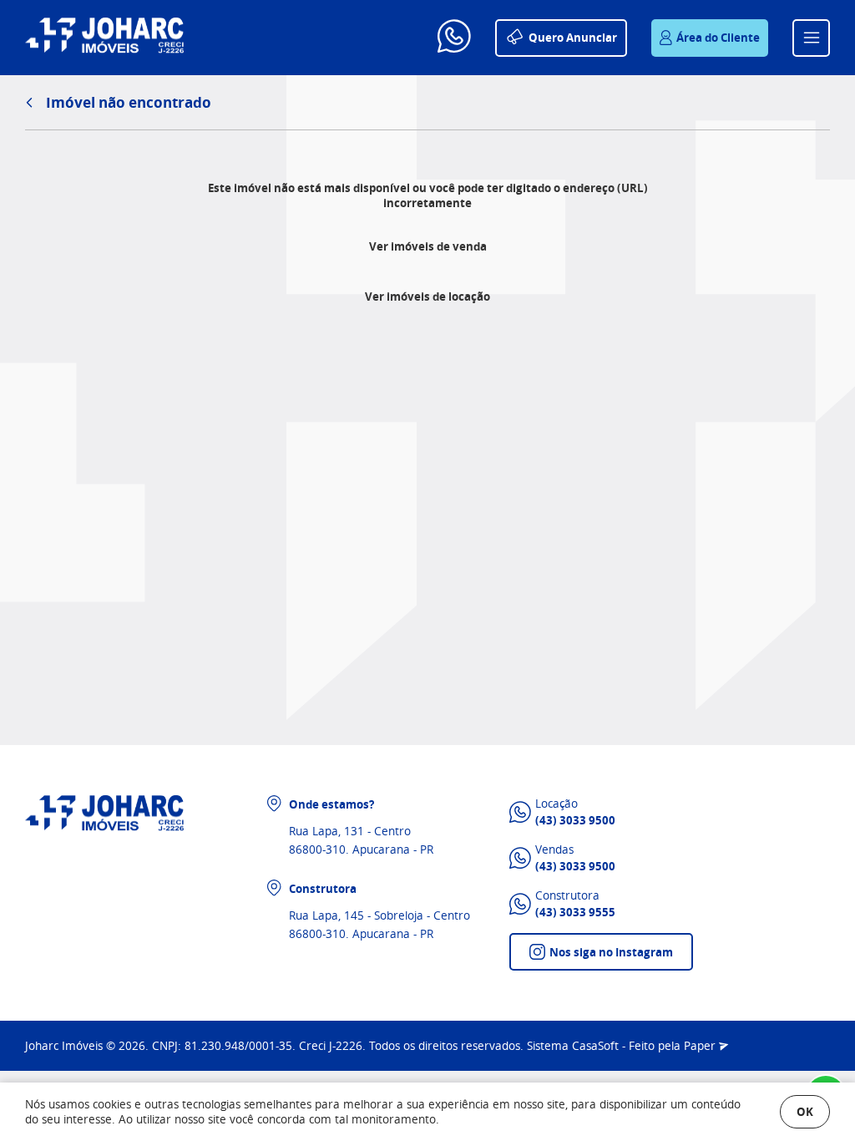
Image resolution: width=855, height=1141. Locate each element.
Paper (701, 1045)
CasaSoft (595, 1045)
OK (805, 1111)
